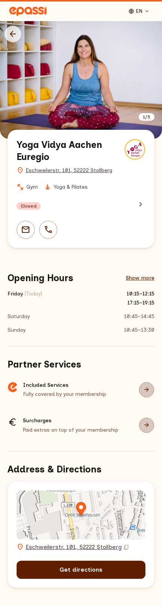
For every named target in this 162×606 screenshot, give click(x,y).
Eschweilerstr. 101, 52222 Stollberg (69, 170)
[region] (81, 80)
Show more (140, 278)
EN (139, 11)
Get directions (81, 569)
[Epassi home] (28, 11)
